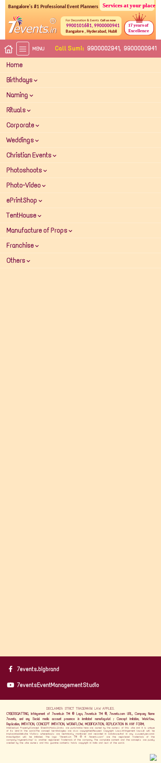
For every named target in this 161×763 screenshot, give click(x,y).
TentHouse (22, 215)
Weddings (20, 140)
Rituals (16, 110)
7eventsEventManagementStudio (58, 685)
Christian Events (29, 155)
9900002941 (103, 48)
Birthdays (20, 80)
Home (14, 65)
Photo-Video (24, 185)
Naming (18, 95)
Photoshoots (24, 170)
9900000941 (140, 48)
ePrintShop (22, 200)
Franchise (20, 245)
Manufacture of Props (37, 230)
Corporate (21, 125)
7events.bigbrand (38, 669)
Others (16, 260)
